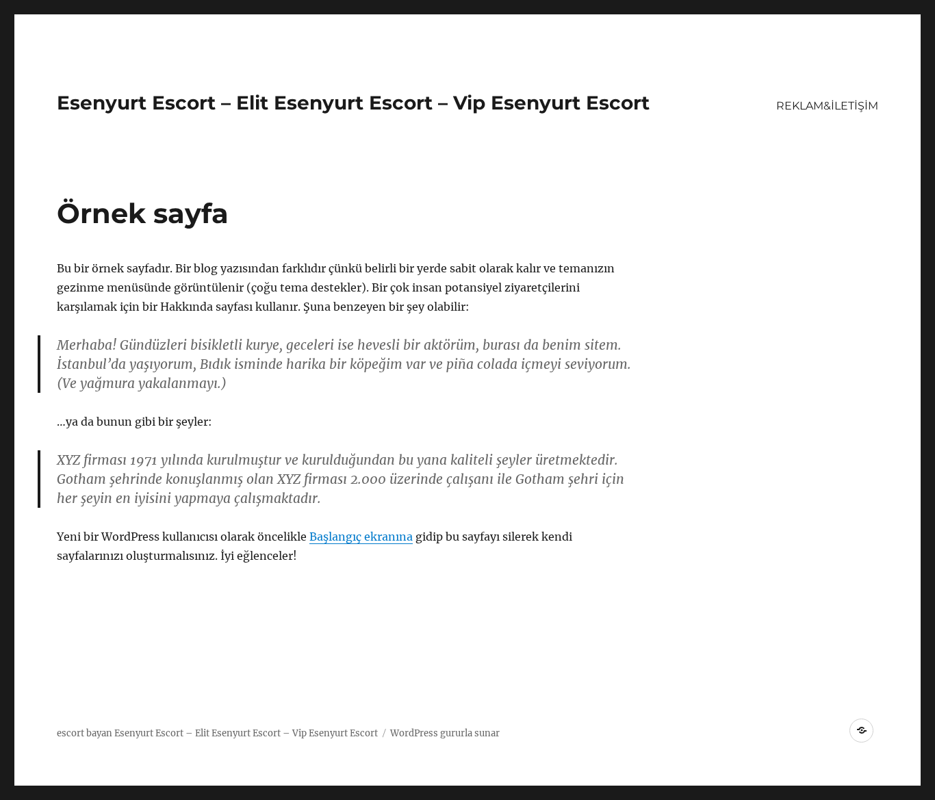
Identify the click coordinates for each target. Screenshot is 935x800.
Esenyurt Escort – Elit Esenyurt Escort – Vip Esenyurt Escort (353, 102)
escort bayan (84, 733)
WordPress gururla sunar (445, 733)
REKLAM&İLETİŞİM (827, 105)
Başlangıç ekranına (361, 536)
